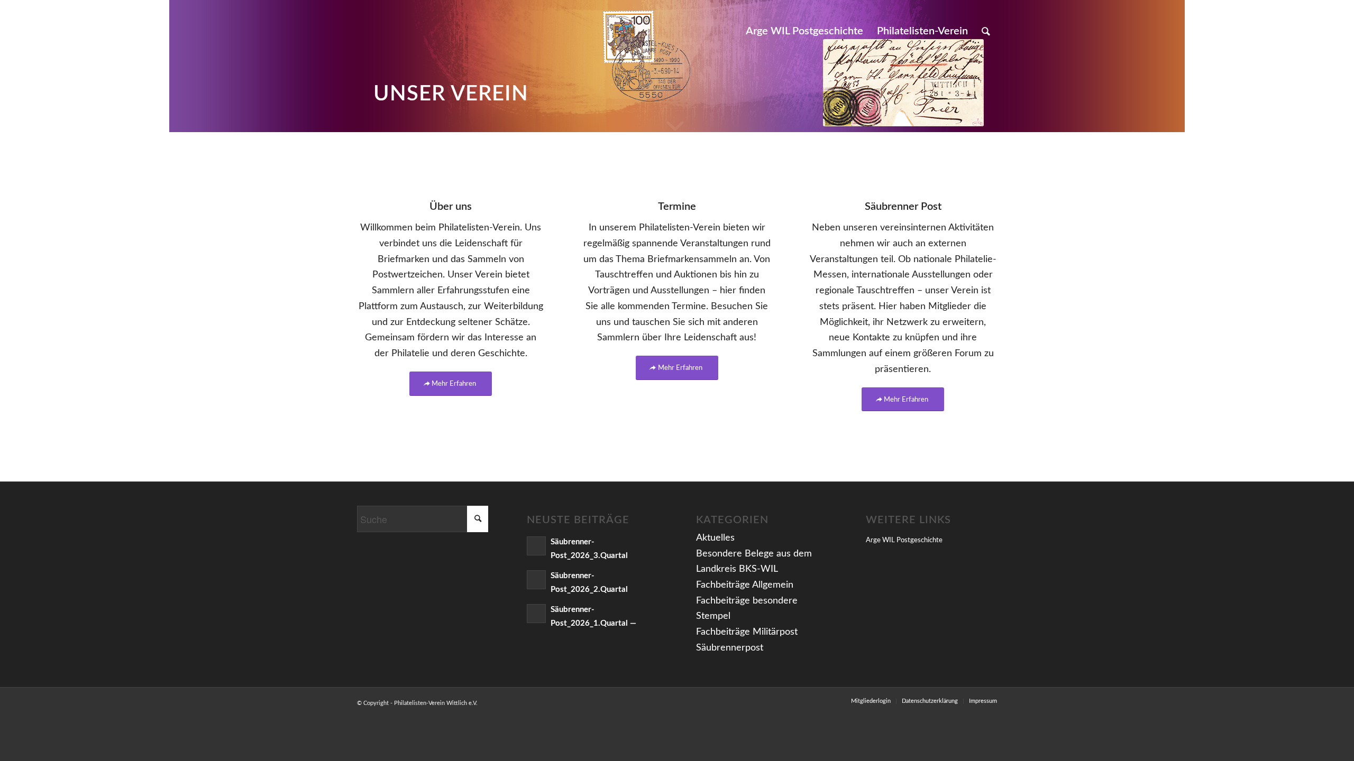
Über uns (450, 206)
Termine (677, 206)
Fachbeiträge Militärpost (747, 632)
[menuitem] (804, 31)
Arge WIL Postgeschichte (904, 540)
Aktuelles (715, 538)
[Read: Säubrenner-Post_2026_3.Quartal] (536, 545)
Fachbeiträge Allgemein (744, 585)
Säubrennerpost (729, 648)
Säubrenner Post (903, 206)
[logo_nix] (365, 31)
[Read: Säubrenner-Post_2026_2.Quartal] (536, 579)
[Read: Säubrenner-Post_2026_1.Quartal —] (536, 613)
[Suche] (986, 31)
